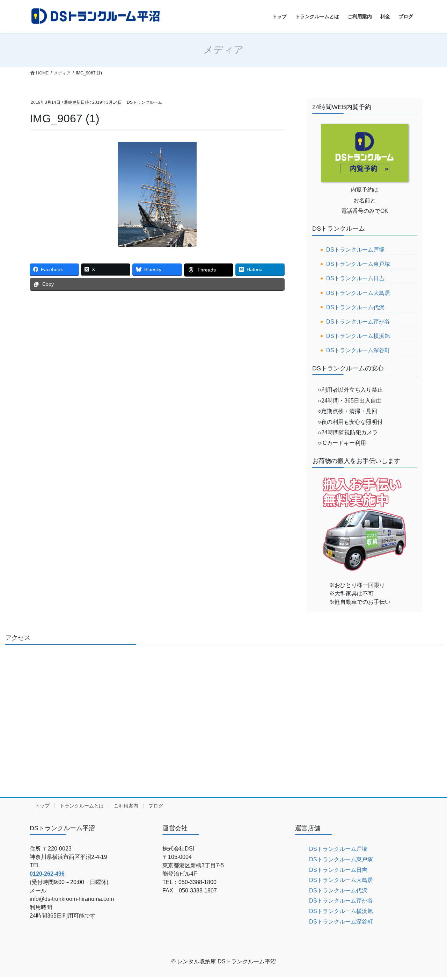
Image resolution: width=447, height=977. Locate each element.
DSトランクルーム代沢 (355, 307)
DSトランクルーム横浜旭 (358, 336)
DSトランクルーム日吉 (355, 278)
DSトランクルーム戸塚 (355, 250)
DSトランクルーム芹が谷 (358, 322)
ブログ (155, 806)
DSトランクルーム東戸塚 (358, 264)
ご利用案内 (126, 806)
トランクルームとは (82, 806)
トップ (42, 806)
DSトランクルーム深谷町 (358, 350)
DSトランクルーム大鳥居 (358, 293)
